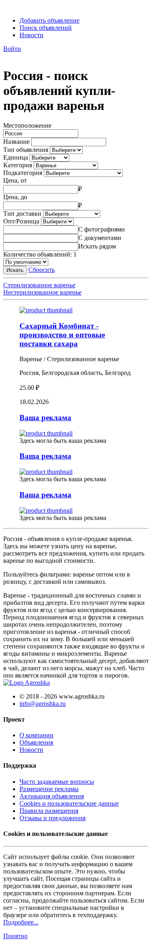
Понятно (15, 935)
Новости (31, 35)
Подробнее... (21, 922)
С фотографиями (101, 229)
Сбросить (41, 269)
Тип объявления (25, 149)
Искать (15, 270)
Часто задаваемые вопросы (56, 781)
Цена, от (15, 180)
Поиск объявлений (45, 27)
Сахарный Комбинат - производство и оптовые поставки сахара (62, 335)
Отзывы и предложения (52, 818)
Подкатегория (22, 172)
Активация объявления (51, 796)
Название (16, 141)
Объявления (36, 742)
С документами (99, 237)
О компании (36, 735)
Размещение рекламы (49, 788)
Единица (15, 157)
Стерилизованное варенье (39, 285)
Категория (17, 165)
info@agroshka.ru (42, 703)
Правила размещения (48, 810)
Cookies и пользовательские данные (69, 803)
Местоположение (27, 125)
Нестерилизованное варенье (42, 292)
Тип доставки (22, 213)
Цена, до (15, 197)
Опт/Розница (21, 221)
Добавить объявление (49, 20)
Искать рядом (97, 246)
